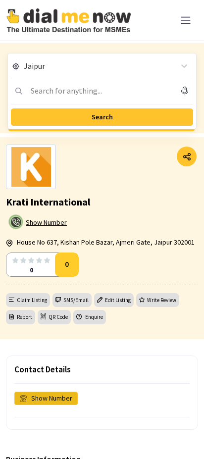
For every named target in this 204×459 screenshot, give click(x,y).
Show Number (46, 222)
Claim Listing (32, 300)
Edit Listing (118, 300)
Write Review (161, 300)
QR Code (58, 316)
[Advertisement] (102, 434)
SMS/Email (76, 300)
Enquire (93, 316)
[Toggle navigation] (185, 20)
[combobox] (24, 66)
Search (102, 116)
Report (24, 316)
